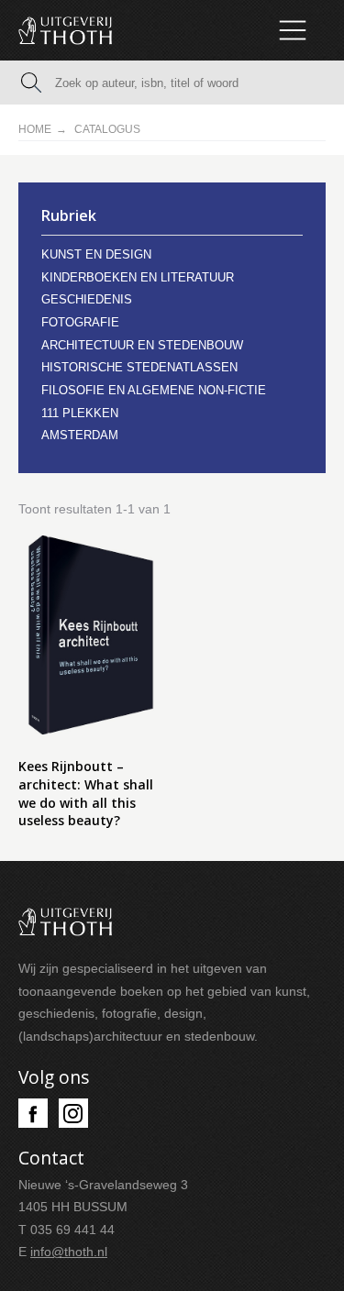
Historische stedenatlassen (139, 367)
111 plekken (79, 413)
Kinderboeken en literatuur (137, 277)
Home (34, 129)
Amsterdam (79, 435)
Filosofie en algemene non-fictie (153, 390)
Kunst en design (96, 254)
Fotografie (80, 322)
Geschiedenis (86, 299)
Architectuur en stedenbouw (142, 345)
